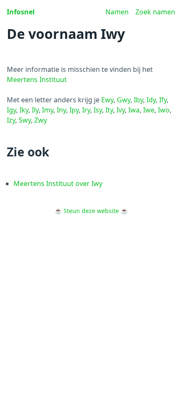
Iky (23, 110)
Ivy (120, 110)
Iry (86, 110)
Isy (98, 110)
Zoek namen (155, 11)
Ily (35, 110)
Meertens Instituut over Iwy (58, 183)
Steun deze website (91, 211)
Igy (11, 110)
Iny (61, 110)
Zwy (40, 120)
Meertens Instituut (37, 79)
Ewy (107, 99)
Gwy (123, 99)
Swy (25, 120)
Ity (109, 110)
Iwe (148, 110)
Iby (138, 99)
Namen (117, 11)
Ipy (74, 110)
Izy (11, 120)
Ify (163, 99)
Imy (47, 110)
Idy (151, 99)
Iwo (164, 110)
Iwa (134, 110)
